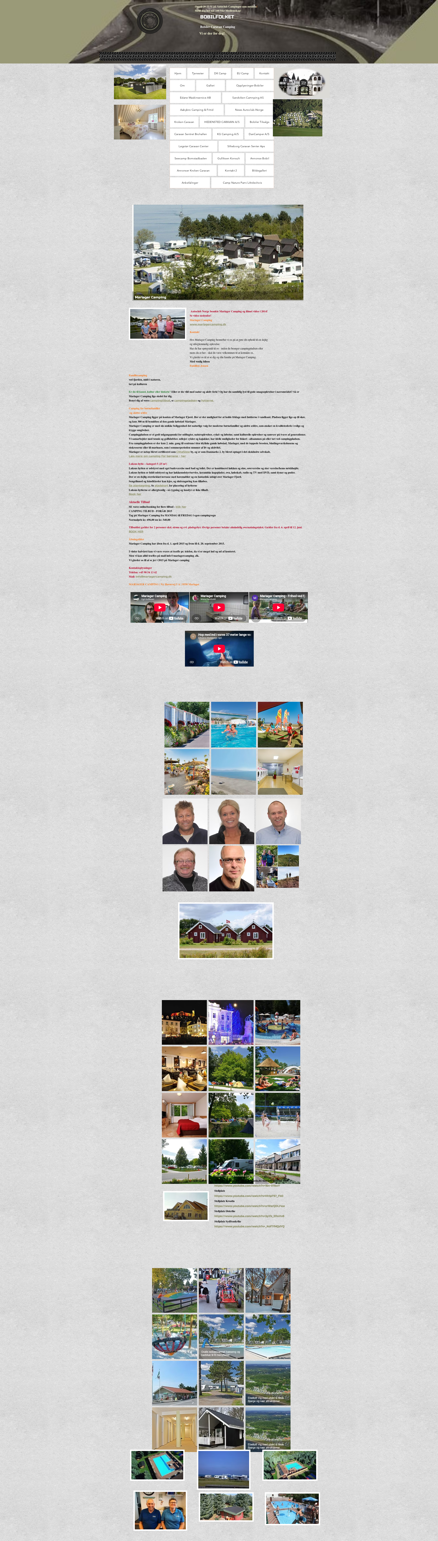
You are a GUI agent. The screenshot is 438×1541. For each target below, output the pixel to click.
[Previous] (137, 253)
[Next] (298, 253)
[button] (186, 724)
